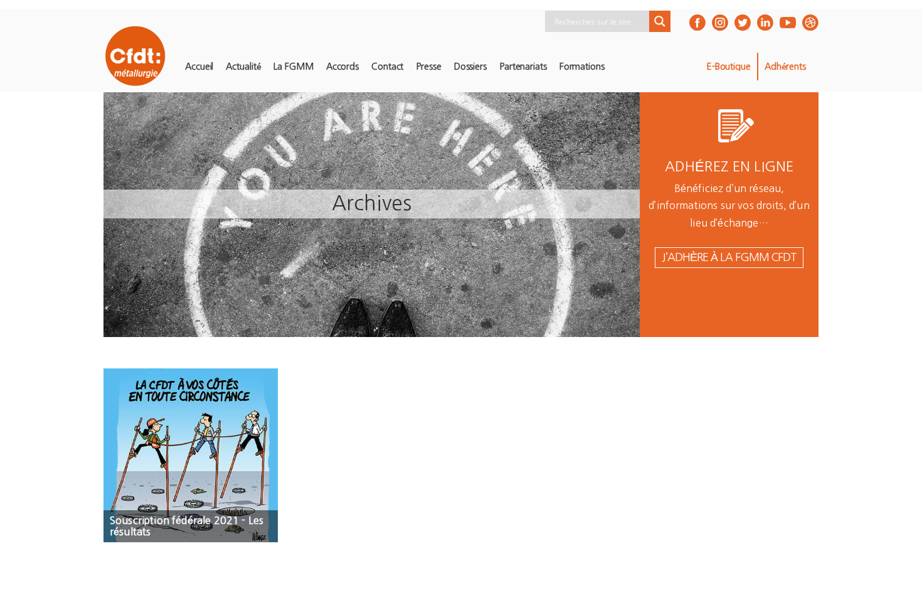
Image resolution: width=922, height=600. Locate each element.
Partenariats (523, 66)
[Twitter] (742, 22)
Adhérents (785, 66)
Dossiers (470, 66)
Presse (428, 66)
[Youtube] (787, 22)
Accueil (199, 66)
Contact (387, 66)
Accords (342, 66)
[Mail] (810, 22)
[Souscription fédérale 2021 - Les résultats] (190, 455)
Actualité (243, 66)
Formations (582, 66)
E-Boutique (728, 66)
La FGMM (293, 66)
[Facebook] (697, 22)
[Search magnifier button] (659, 21)
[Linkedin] (765, 22)
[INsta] (720, 22)
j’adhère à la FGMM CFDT (729, 257)
